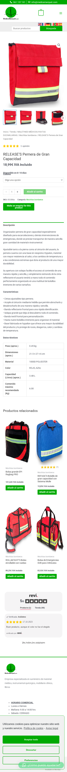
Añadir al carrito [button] (15, 487)
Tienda (13, 132)
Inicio (5, 132)
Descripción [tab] (9, 225)
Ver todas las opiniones (33, 642)
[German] (48, 24)
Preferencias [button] (31, 760)
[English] (40, 24)
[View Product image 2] (25, 117)
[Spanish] (60, 24)
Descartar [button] (31, 750)
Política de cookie (33, 728)
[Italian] (52, 24)
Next (63, 118)
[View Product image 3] (41, 117)
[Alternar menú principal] (61, 13)
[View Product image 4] (57, 118)
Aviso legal (52, 728)
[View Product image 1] (10, 117)
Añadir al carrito (35, 191)
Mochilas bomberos (28, 135)
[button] (59, 45)
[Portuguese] (56, 24)
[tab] (25, 608)
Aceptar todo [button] (31, 739)
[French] (44, 24)
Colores (7, 174)
